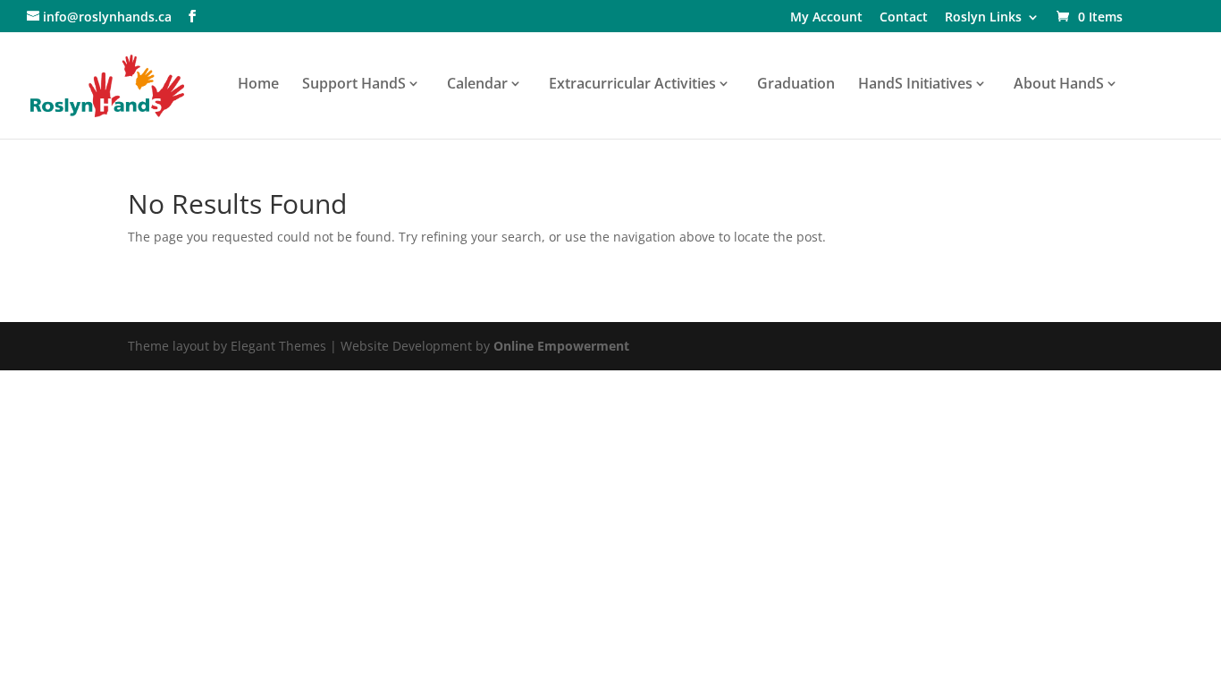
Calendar (477, 85)
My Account (826, 18)
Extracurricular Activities (632, 85)
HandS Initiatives (915, 85)
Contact (904, 18)
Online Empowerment (561, 345)
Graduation (796, 85)
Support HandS (354, 85)
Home (258, 85)
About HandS (1059, 85)
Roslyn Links (983, 18)
